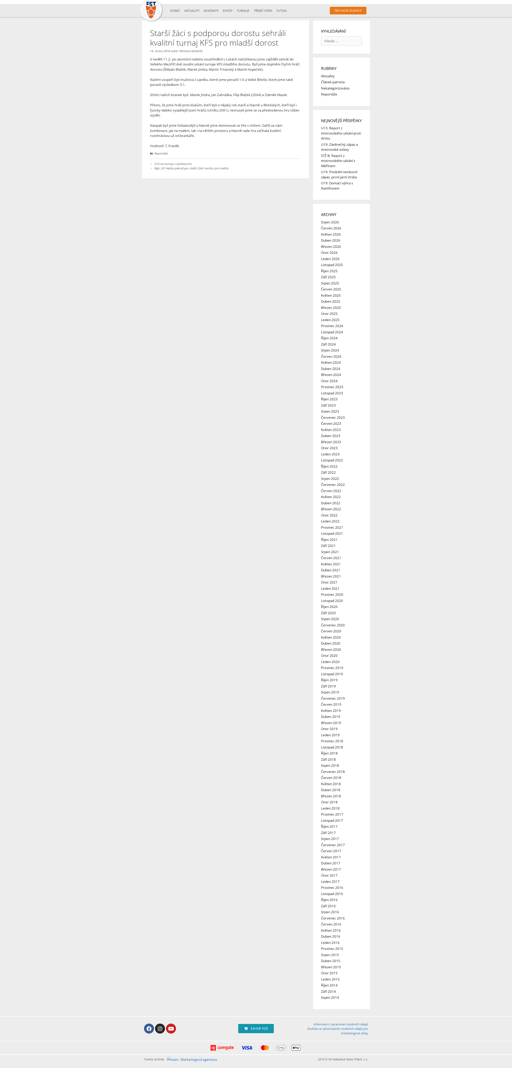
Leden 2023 (330, 454)
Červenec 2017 (333, 845)
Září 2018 (328, 759)
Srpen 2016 (330, 912)
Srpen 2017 (330, 838)
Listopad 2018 (332, 747)
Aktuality (191, 11)
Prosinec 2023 (332, 387)
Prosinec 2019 (332, 667)
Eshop (227, 11)
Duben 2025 (330, 301)
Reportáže (161, 153)
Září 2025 (328, 277)
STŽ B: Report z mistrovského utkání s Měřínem (338, 160)
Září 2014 (328, 991)
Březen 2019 (331, 722)
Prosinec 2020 (332, 594)
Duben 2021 (330, 570)
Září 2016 (328, 906)
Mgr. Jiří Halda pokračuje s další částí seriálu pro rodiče (191, 168)
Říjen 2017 (329, 826)
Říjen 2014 (329, 985)
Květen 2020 (331, 637)
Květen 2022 (331, 496)
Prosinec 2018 (332, 741)
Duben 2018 (330, 790)
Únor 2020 (329, 655)
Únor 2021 (329, 582)
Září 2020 (328, 613)
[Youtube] (171, 1029)
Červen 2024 (331, 356)
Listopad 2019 (332, 674)
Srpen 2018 (330, 765)
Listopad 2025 (332, 264)
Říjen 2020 (329, 606)
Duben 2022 (330, 503)
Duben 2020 (330, 643)
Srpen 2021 (330, 552)
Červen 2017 (331, 851)
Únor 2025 (329, 313)
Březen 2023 (331, 442)
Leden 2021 (330, 588)
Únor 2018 (329, 802)
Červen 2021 (331, 558)
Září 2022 (328, 472)
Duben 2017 (330, 863)
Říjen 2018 (329, 753)
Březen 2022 (331, 509)
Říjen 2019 (329, 680)
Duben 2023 (330, 435)
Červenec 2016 (333, 918)
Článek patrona (333, 82)
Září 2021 (328, 545)
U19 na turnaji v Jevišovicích (173, 164)
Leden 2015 (330, 979)
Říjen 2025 (329, 271)
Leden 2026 (330, 258)
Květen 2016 (331, 930)
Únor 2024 (329, 381)
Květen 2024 (331, 362)
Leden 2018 (330, 808)
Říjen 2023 (329, 399)
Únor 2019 (329, 728)
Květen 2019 (331, 710)
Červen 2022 (331, 490)
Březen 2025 (331, 307)
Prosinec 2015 (332, 948)
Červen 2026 (331, 228)
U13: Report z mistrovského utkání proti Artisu (341, 133)
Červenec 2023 (333, 417)
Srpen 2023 (330, 411)
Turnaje (243, 11)
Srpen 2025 (330, 283)
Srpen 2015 (330, 954)
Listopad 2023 (332, 393)
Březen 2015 (331, 967)
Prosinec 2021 (332, 527)
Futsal (282, 11)
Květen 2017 (331, 857)
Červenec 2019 (333, 698)
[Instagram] (160, 1029)
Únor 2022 (329, 515)
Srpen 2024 (330, 350)
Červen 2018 (331, 777)
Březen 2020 (331, 649)
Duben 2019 (330, 716)
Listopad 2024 (332, 332)
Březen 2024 (331, 374)
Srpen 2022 (330, 478)
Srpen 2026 (330, 222)
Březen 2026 (331, 246)
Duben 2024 (330, 368)
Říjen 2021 (329, 539)
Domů (175, 11)
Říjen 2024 (329, 338)
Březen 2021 (331, 576)
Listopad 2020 (332, 600)
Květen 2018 (331, 784)
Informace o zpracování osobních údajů (341, 1024)
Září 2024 (328, 344)
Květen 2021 (331, 564)
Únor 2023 (329, 448)
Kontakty (211, 11)
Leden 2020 (330, 661)
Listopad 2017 (332, 820)
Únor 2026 (329, 252)
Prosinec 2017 (332, 814)
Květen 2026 (331, 234)
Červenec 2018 (333, 771)
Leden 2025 (330, 319)
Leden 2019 (330, 735)
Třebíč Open (263, 11)
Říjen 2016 (329, 899)
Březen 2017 (331, 869)
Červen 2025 (331, 289)
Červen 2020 (331, 631)
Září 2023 (328, 405)
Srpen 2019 (330, 692)
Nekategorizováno (335, 88)
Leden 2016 (330, 942)
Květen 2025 (331, 295)
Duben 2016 (330, 936)
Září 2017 (328, 832)
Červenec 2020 (333, 625)
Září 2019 (328, 686)
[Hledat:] (341, 41)
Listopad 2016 (332, 893)
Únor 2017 (329, 875)
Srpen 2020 (330, 619)
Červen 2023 (331, 423)
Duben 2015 (330, 960)
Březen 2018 (331, 796)
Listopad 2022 (332, 460)
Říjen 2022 (329, 466)
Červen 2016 (331, 924)
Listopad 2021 (332, 533)
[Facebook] (149, 1029)
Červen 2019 (331, 704)
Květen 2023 (331, 429)
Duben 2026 (330, 240)
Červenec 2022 (333, 484)
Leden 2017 (330, 881)
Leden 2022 (330, 521)
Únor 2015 (329, 973)
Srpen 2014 (330, 997)
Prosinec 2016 (332, 887)
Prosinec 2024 (332, 326)
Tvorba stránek (154, 1059)
